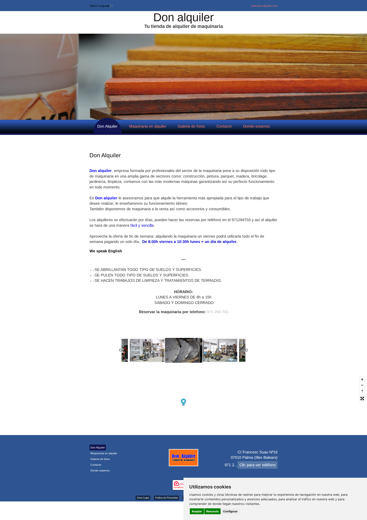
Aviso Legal (143, 497)
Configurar (230, 511)
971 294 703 (217, 312)
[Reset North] (362, 391)
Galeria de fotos (191, 126)
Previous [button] (121, 350)
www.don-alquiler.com (264, 5)
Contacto (224, 126)
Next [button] (246, 350)
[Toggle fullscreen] (362, 398)
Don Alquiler (107, 126)
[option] (183, 350)
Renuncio (212, 511)
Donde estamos (256, 126)
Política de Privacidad (166, 497)
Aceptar (197, 511)
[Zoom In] (362, 379)
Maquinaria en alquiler (147, 126)
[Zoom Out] (362, 385)
